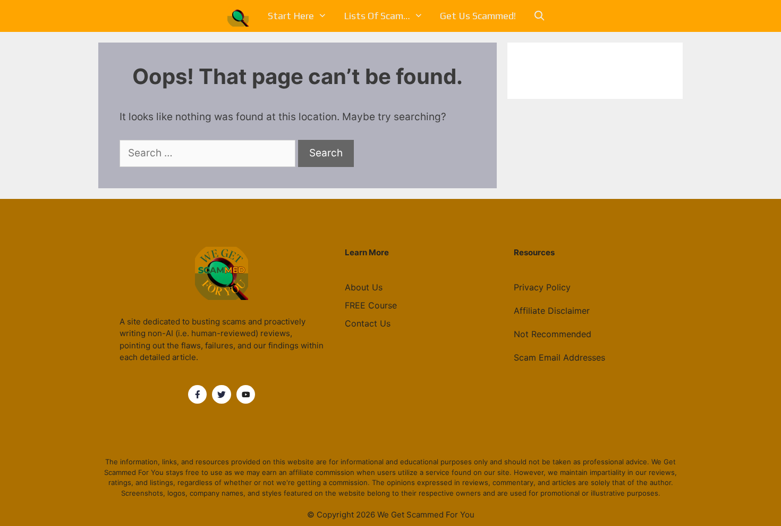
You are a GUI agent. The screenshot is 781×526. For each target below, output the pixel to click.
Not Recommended (552, 334)
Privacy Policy (542, 287)
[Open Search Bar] (539, 16)
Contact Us (367, 323)
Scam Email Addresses (559, 357)
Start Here (291, 15)
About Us (364, 287)
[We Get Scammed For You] (240, 16)
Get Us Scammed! (478, 15)
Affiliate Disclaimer (552, 310)
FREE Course (371, 305)
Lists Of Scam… (377, 15)
